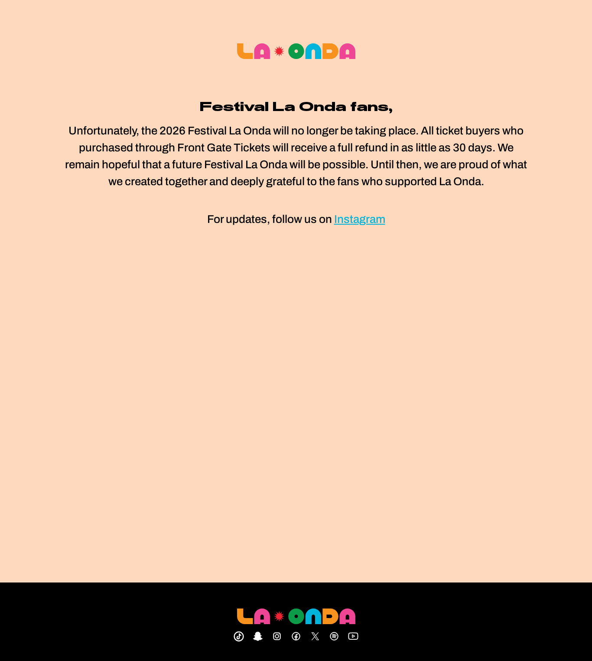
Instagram (359, 219)
